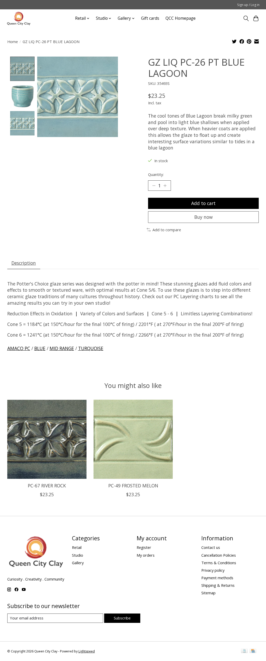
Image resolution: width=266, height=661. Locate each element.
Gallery (78, 562)
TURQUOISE (90, 348)
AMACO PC (18, 348)
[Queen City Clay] (18, 18)
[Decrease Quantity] (153, 185)
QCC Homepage (180, 18)
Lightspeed (86, 651)
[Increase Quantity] (165, 185)
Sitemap (208, 592)
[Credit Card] (253, 651)
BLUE (39, 348)
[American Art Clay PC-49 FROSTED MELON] (133, 439)
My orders (146, 555)
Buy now (203, 217)
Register (144, 547)
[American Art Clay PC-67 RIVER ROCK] (47, 439)
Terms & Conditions (218, 562)
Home (12, 41)
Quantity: (156, 174)
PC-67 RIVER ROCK (47, 485)
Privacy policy (212, 570)
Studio (77, 555)
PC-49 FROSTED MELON (133, 485)
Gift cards (150, 18)
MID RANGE (62, 348)
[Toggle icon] (246, 18)
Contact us (210, 547)
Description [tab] (23, 263)
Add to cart (203, 203)
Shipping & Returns (218, 585)
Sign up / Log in (248, 5)
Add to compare (166, 229)
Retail (77, 547)
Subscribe (122, 618)
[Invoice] (244, 651)
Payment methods (217, 577)
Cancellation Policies (218, 555)
